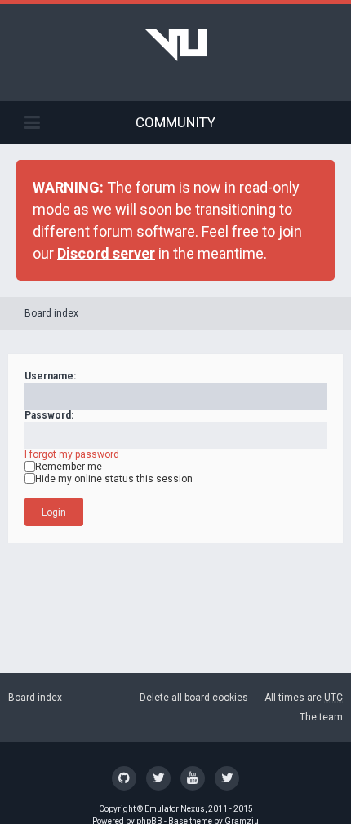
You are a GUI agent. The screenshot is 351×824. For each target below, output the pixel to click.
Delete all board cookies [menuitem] (194, 697)
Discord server (106, 253)
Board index (51, 313)
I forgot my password (71, 454)
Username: (50, 376)
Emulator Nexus (174, 808)
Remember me (68, 466)
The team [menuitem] (321, 717)
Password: (48, 415)
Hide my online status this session (114, 479)
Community (175, 122)
